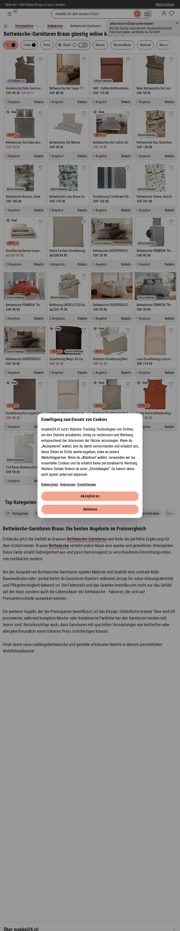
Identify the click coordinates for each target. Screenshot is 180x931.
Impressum (67, 484)
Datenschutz (49, 484)
